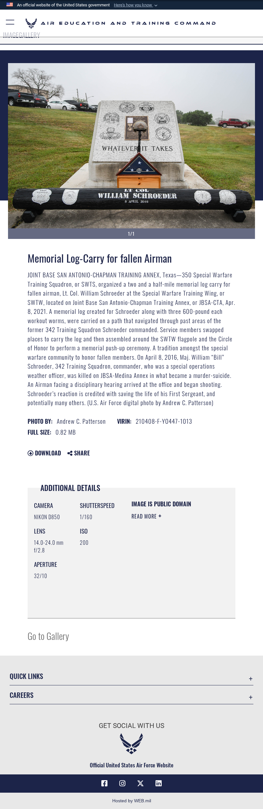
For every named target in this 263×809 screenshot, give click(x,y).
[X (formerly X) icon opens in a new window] (140, 783)
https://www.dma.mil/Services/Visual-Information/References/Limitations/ (170, 597)
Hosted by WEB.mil (131, 800)
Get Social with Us (131, 726)
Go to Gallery (48, 635)
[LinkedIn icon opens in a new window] (158, 783)
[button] (136, 5)
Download (47, 453)
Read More (145, 516)
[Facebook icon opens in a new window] (104, 783)
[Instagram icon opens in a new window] (122, 783)
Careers (21, 695)
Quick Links (26, 676)
